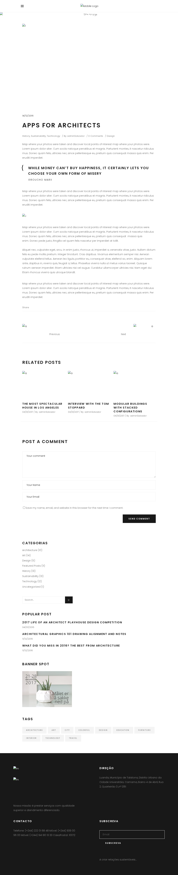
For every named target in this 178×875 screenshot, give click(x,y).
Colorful (84, 730)
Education (122, 730)
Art (24, 555)
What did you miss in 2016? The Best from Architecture (71, 646)
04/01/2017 (27, 411)
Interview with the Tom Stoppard (88, 406)
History (26, 136)
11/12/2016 (27, 638)
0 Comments (95, 136)
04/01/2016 (28, 627)
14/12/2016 (28, 115)
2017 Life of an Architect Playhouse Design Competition (72, 622)
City (67, 730)
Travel (73, 738)
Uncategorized (31, 586)
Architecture (29, 550)
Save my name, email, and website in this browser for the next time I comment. (74, 508)
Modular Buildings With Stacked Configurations (130, 407)
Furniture (144, 730)
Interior (31, 738)
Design (111, 136)
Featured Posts (31, 566)
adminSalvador (76, 136)
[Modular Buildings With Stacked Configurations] (135, 384)
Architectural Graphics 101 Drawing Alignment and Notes (74, 634)
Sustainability (38, 136)
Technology (53, 136)
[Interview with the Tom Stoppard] (89, 384)
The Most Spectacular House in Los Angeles (42, 406)
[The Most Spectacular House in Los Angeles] (43, 384)
